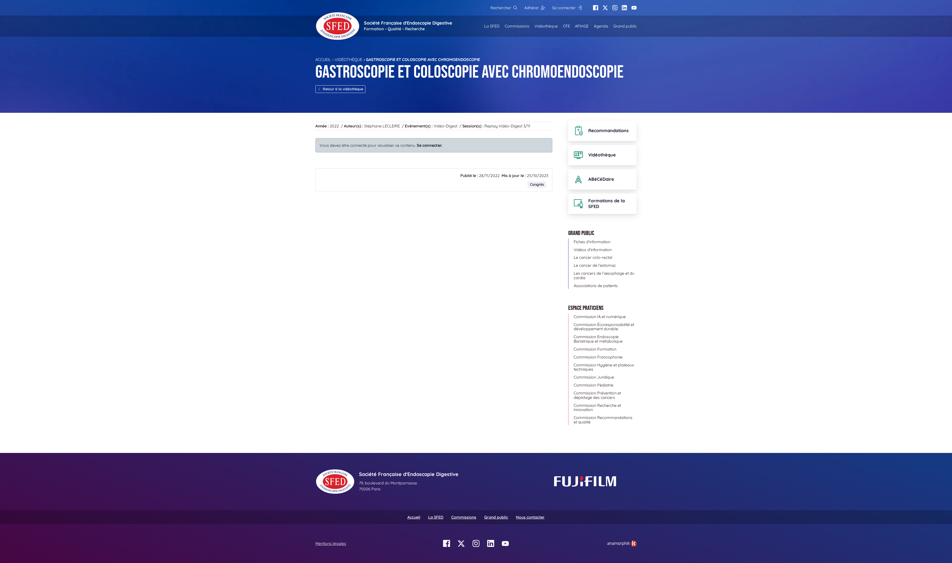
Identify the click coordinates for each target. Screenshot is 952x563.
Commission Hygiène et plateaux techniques (604, 367)
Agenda (601, 26)
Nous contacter (530, 517)
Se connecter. (429, 145)
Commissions (517, 26)
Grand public (625, 26)
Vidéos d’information (593, 249)
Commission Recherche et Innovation (597, 407)
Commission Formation (595, 349)
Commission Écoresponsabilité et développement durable (604, 326)
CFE (566, 26)
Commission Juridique (594, 377)
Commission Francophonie (598, 357)
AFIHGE (582, 26)
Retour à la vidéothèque (343, 89)
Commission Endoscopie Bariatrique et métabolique (598, 339)
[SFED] (337, 26)
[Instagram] (615, 8)
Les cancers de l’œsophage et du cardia (604, 275)
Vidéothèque (546, 26)
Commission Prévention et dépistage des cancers (597, 395)
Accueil (323, 59)
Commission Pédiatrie (593, 385)
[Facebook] (595, 8)
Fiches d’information (592, 241)
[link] (622, 543)
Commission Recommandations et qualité (603, 419)
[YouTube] (634, 8)
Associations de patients (596, 285)
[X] (605, 8)
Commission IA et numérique (600, 316)
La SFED (492, 26)
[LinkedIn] (624, 8)
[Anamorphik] (622, 543)
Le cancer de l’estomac (595, 265)
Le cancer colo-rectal (593, 257)
